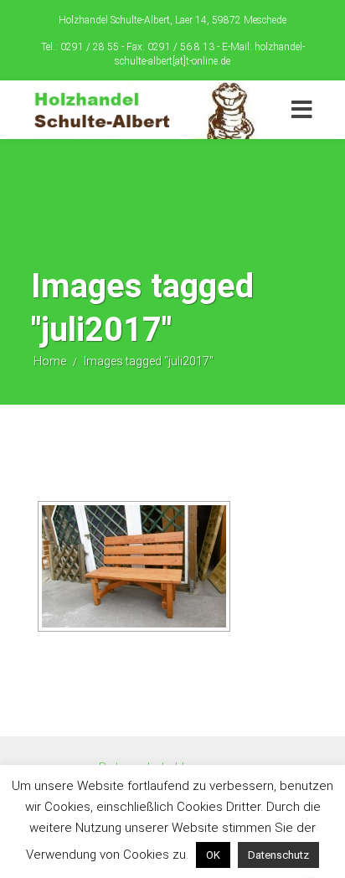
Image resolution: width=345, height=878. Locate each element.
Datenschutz (278, 855)
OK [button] (213, 855)
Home (49, 361)
